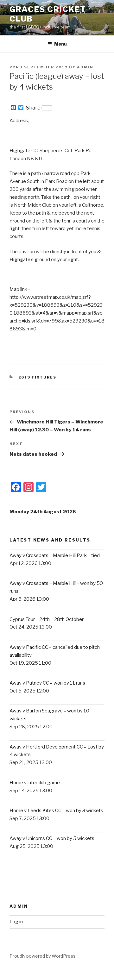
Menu (60, 44)
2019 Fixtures (37, 377)
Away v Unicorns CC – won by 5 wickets (52, 838)
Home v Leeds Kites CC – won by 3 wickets (56, 810)
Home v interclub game (35, 783)
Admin (85, 67)
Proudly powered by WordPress (43, 956)
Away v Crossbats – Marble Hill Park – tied (55, 555)
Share (33, 107)
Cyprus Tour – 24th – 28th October (47, 619)
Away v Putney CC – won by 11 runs (47, 683)
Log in (16, 921)
